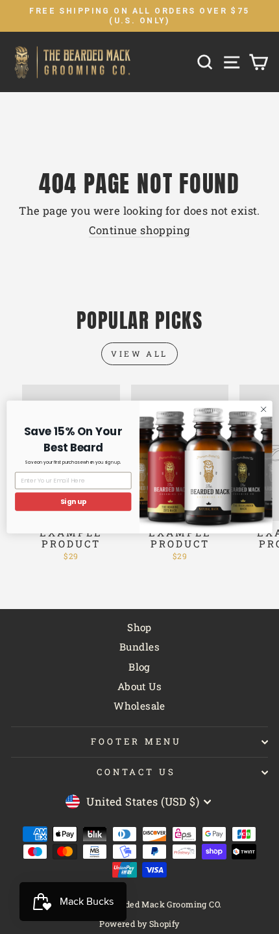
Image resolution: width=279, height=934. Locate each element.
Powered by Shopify (139, 923)
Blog (139, 666)
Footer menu (136, 741)
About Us (139, 686)
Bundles (139, 646)
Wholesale (139, 705)
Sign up (73, 502)
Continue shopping (139, 230)
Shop (139, 627)
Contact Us (136, 772)
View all (139, 353)
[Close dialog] (263, 409)
